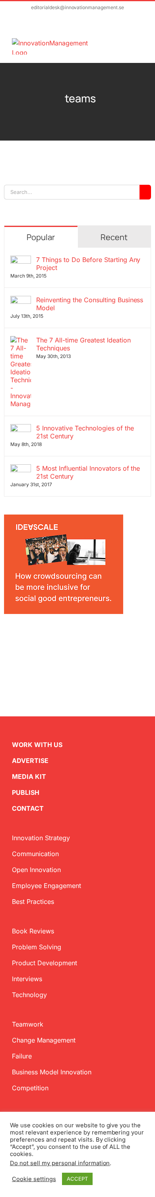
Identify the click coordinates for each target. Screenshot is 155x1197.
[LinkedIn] (32, 636)
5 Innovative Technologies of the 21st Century (85, 432)
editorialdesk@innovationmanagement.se (77, 7)
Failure (22, 1056)
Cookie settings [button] (34, 1179)
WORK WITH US (37, 745)
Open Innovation (36, 870)
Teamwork (27, 1024)
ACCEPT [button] (77, 1178)
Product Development (44, 963)
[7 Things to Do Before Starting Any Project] (20, 260)
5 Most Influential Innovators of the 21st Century (88, 472)
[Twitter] (7, 636)
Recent (114, 237)
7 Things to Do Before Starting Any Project (88, 264)
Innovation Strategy (41, 838)
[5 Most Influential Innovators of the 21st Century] (20, 469)
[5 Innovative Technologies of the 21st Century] (20, 429)
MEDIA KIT (29, 776)
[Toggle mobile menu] (140, 42)
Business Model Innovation (51, 1072)
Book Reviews (33, 931)
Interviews (27, 979)
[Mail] (45, 636)
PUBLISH (25, 792)
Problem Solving (36, 947)
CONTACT (28, 808)
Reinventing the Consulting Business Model (89, 304)
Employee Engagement (46, 886)
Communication (35, 854)
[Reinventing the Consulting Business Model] (20, 301)
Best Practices (33, 902)
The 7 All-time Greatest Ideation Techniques (83, 344)
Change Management (44, 1040)
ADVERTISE (30, 761)
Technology (29, 995)
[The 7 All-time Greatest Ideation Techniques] (20, 341)
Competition (30, 1088)
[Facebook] (20, 636)
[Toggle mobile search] (125, 42)
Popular (41, 237)
